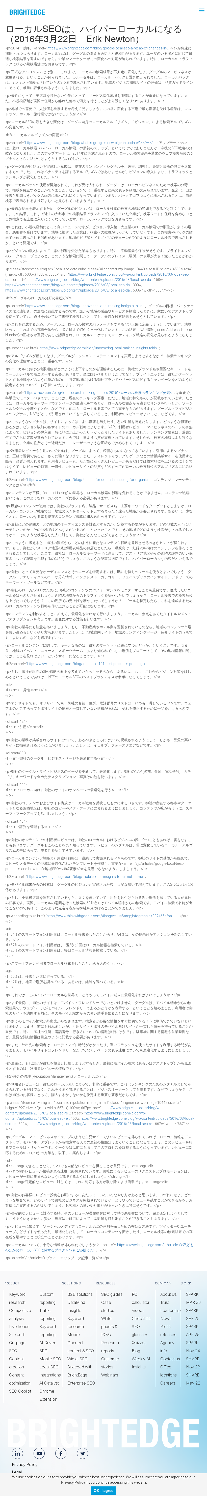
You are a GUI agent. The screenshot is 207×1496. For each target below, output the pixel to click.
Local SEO (49, 1366)
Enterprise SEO (81, 1383)
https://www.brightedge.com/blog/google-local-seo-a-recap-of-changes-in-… (108, 48)
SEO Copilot (20, 1391)
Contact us (170, 1358)
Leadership (170, 1310)
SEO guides (111, 1294)
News (165, 1318)
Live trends (19, 1326)
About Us (168, 1294)
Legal (17, 1472)
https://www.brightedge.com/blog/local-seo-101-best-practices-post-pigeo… (88, 664)
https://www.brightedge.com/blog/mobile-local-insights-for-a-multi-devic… (86, 877)
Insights (74, 1310)
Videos (138, 1310)
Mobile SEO (50, 1358)
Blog (136, 1350)
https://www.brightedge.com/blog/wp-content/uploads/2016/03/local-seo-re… (91, 1124)
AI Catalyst (49, 1383)
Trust (164, 1302)
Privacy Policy (25, 1464)
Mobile (73, 1334)
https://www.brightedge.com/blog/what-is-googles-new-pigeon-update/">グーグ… (90, 143)
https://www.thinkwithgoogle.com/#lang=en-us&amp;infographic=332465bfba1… (111, 916)
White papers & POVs (109, 1326)
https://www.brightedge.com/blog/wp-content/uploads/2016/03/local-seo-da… (90, 280)
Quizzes (139, 1342)
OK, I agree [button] (103, 1490)
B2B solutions (80, 1294)
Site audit (17, 1334)
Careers (167, 1383)
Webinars (109, 1374)
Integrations (50, 1374)
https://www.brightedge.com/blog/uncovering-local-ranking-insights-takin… (85, 306)
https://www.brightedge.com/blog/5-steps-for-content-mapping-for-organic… (88, 480)
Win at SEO (77, 1358)
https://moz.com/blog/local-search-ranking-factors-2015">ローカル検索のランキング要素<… (99, 393)
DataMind (76, 1302)
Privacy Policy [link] (72, 1482)
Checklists (141, 1318)
